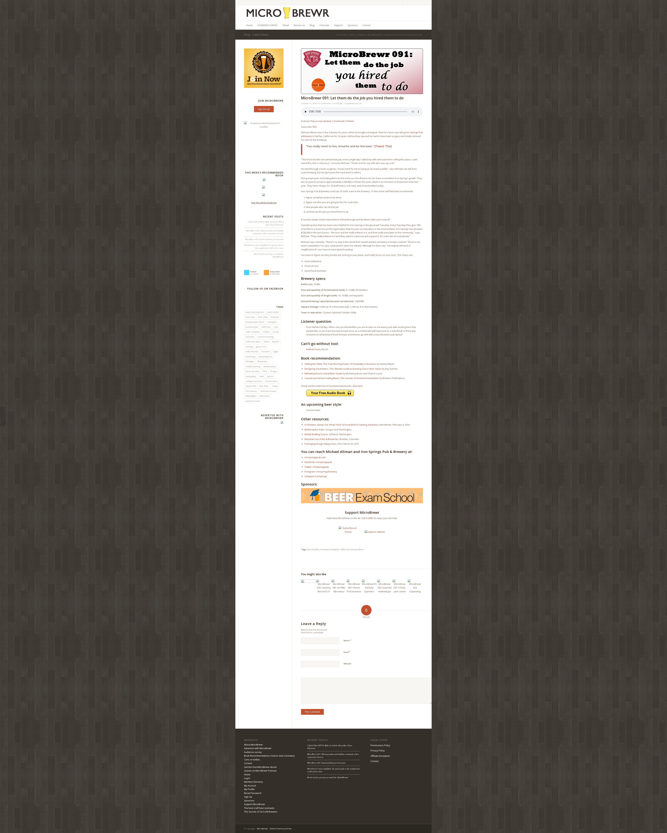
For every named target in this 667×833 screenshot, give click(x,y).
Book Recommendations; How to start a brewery (269, 755)
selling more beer (254, 381)
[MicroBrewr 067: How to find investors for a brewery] (354, 586)
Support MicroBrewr (254, 804)
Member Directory (253, 781)
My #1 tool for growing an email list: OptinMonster (327, 777)
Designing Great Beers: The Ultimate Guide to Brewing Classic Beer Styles (342, 368)
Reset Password (252, 793)
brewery (324, 549)
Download (339, 121)
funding (249, 346)
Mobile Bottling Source (316, 434)
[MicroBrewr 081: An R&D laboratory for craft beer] (339, 586)
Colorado (250, 336)
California (344, 549)
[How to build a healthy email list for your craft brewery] (2, 416)
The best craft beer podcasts (259, 808)
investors (265, 351)
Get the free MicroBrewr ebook (260, 767)
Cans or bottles (252, 759)
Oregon (273, 371)
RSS (315, 126)
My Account (250, 785)
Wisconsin (264, 396)
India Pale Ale (252, 351)
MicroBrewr (262, 828)
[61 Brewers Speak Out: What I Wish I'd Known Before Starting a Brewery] (308, 586)
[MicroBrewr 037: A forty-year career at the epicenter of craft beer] (400, 586)
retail (261, 376)
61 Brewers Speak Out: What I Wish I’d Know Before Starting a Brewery (341, 424)
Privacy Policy (377, 750)
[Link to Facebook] (399, 2)
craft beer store (253, 341)
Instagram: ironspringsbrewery (320, 471)
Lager (275, 351)
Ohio (264, 371)
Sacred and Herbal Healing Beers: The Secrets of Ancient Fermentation (341, 378)
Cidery (266, 331)
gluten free (261, 346)
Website (347, 663)
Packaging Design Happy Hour (320, 443)
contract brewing (265, 336)
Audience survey (253, 752)
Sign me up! (264, 109)
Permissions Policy (380, 745)
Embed (350, 121)
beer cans (250, 317)
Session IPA (251, 386)
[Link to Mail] (420, 2)
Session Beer (357, 549)
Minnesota (262, 361)
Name (347, 640)
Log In (247, 778)
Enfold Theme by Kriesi (280, 828)
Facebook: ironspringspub (318, 462)
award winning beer (255, 312)
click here (358, 385)
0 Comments (325, 103)
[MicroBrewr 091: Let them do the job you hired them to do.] (362, 71)
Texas (274, 386)
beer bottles (313, 549)
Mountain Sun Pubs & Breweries (321, 439)
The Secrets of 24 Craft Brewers (260, 811)
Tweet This (383, 146)
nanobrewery (269, 366)
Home (352, 34)
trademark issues (268, 391)
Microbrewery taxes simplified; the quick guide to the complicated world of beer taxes (263, 246)
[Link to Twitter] (404, 2)
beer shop (263, 317)
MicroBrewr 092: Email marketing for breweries (264, 239)
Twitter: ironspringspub (316, 466)
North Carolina (252, 371)
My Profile (249, 789)
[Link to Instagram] (409, 2)
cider (276, 326)
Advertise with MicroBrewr (257, 748)
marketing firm (265, 356)
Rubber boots (313, 349)
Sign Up (248, 796)
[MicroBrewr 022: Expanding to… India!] (415, 586)
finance (275, 341)
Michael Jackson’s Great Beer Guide (323, 373)
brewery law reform (255, 322)
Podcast (361, 34)
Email (347, 652)
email (266, 341)
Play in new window (321, 121)
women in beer (253, 401)
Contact (248, 763)
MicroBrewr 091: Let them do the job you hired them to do (352, 98)
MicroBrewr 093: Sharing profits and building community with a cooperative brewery (264, 232)
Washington (251, 396)
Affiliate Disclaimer (380, 755)
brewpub (334, 549)
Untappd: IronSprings (315, 476)
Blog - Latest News (256, 34)
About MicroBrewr (253, 744)
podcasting (251, 376)
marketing (250, 356)
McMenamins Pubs (314, 429)
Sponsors (249, 800)
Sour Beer (264, 386)
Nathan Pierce (354, 103)
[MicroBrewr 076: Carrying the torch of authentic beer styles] (323, 586)
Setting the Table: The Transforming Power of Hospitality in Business (340, 363)
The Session (251, 391)
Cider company (253, 331)
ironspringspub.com (315, 457)
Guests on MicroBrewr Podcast (260, 770)
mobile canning (253, 366)
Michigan (250, 361)
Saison (270, 376)
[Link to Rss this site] (415, 2)
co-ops (276, 331)
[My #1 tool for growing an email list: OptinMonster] (664, 416)
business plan (252, 326)
